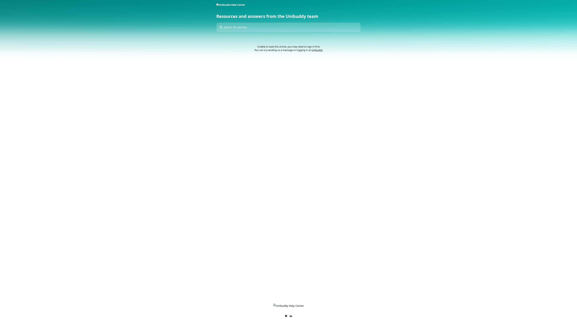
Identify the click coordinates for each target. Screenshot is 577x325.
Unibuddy (317, 50)
